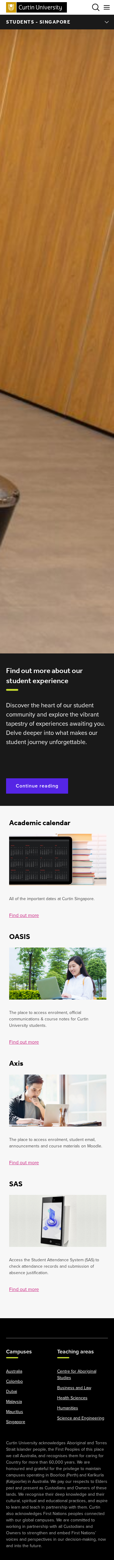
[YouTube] (42, 1325)
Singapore (15, 1422)
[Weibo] (71, 1325)
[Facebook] (13, 1325)
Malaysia (14, 1401)
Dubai (11, 1391)
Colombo (14, 1381)
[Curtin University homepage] (36, 7)
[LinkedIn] (57, 1325)
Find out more (24, 915)
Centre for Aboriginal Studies (76, 1374)
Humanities (67, 1408)
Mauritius (14, 1411)
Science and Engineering (80, 1418)
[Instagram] (28, 1325)
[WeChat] (86, 1325)
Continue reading (37, 785)
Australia (14, 1371)
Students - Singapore (38, 22)
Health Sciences (72, 1398)
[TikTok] (100, 1325)
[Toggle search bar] (95, 7)
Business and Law (74, 1388)
